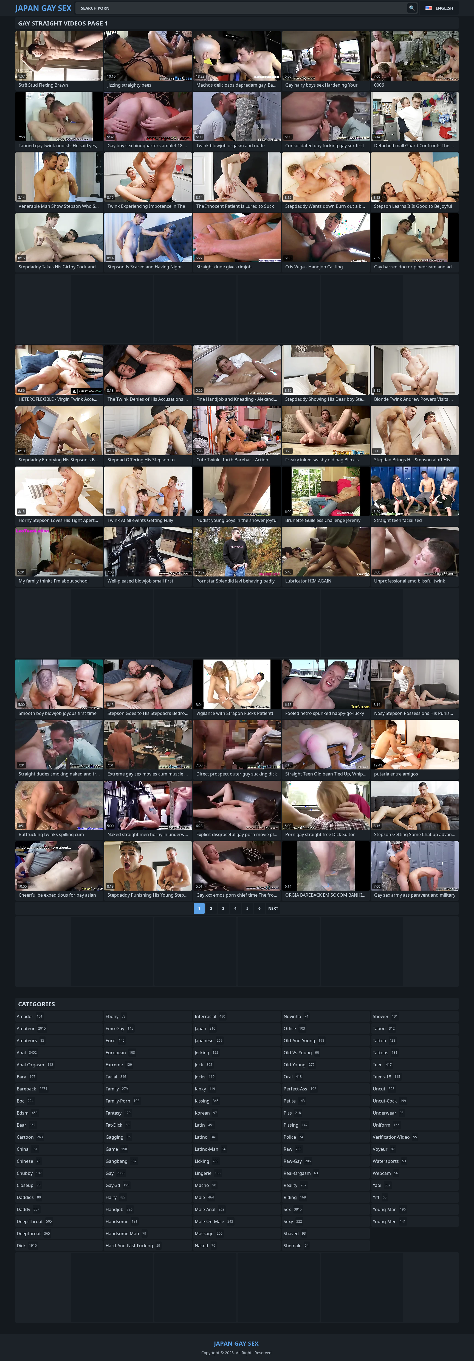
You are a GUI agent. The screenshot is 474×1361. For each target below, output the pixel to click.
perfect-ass (300, 1089)
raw (292, 1149)
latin (204, 1125)
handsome (121, 1221)
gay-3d (117, 1185)
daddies (29, 1197)
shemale (296, 1246)
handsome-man (126, 1234)
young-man (389, 1209)
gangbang (121, 1161)
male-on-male (214, 1221)
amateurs (30, 1041)
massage (208, 1234)
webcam (385, 1173)
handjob (119, 1209)
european (120, 1053)
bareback (32, 1089)
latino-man (210, 1149)
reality (295, 1185)
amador (30, 1016)
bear (26, 1125)
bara (26, 1077)
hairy (116, 1197)
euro (115, 1041)
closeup (29, 1185)
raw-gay (297, 1161)
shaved (295, 1234)
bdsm (27, 1113)
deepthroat (33, 1234)
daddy (28, 1209)
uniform (386, 1125)
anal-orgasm (35, 1065)
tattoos (385, 1053)
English (444, 8)
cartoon (30, 1137)
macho (205, 1185)
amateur (31, 1028)
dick (27, 1246)
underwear (388, 1113)
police (293, 1137)
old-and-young (304, 1041)
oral (293, 1077)
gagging (118, 1137)
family (117, 1089)
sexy (293, 1221)
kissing (207, 1101)
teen (382, 1065)
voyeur (384, 1149)
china (27, 1149)
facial (116, 1077)
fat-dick (117, 1125)
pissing (295, 1125)
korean (206, 1113)
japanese (208, 1041)
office (294, 1028)
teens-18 (386, 1077)
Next (273, 908)
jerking (206, 1053)
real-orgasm (301, 1173)
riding (295, 1197)
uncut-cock (389, 1101)
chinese (28, 1161)
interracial (210, 1016)
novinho (296, 1016)
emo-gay (119, 1028)
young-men (389, 1221)
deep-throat (34, 1221)
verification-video (395, 1137)
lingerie (208, 1173)
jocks (205, 1077)
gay (115, 1173)
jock (203, 1065)
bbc (25, 1101)
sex (293, 1209)
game (116, 1149)
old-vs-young (301, 1053)
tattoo (384, 1041)
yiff (379, 1197)
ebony (116, 1016)
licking (206, 1161)
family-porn (122, 1101)
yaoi (381, 1185)
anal (27, 1053)
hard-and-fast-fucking (133, 1246)
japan (205, 1028)
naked (205, 1246)
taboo (384, 1028)
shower (385, 1016)
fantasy (118, 1113)
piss (292, 1113)
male (204, 1197)
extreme (119, 1065)
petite (294, 1101)
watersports (389, 1161)
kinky (205, 1089)
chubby (29, 1173)
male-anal (209, 1209)
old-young (299, 1065)
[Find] (412, 8)
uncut (383, 1089)
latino (206, 1137)
